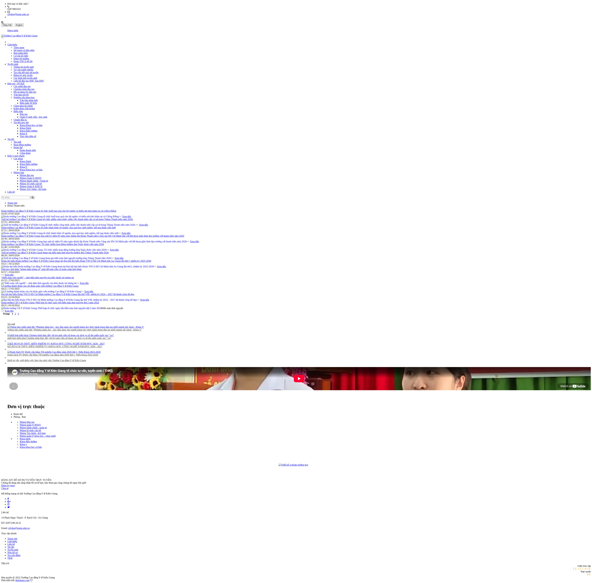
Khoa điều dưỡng (28, 441)
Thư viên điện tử (28, 136)
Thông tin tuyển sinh (24, 67)
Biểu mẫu (18, 111)
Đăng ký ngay (8, 485)
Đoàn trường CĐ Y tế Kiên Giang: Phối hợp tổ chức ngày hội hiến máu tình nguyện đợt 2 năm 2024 (50, 302)
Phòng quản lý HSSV (30, 425)
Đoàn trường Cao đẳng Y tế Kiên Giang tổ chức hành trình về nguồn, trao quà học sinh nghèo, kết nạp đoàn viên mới (58, 227)
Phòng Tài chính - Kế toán (33, 433)
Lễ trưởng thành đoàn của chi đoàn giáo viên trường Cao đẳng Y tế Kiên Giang (39, 286)
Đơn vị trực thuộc (16, 156)
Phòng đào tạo (27, 175)
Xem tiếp (126, 216)
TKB (9, 558)
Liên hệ (11, 192)
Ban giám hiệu (21, 53)
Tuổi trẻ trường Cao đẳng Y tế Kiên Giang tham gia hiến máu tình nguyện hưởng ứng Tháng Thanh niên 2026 (55, 252)
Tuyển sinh (12, 64)
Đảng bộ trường (21, 58)
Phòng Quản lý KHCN (31, 186)
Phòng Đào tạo (27, 422)
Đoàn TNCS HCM (23, 61)
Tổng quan (19, 47)
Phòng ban (19, 172)
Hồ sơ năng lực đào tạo (25, 92)
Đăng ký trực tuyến (23, 75)
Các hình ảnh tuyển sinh (25, 78)
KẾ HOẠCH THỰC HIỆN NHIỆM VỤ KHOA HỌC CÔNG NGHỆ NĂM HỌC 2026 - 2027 (54, 346)
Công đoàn (25, 153)
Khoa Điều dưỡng (28, 131)
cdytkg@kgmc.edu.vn (18, 14)
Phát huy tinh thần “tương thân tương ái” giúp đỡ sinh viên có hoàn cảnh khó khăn (41, 269)
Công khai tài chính (23, 105)
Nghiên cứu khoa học (24, 97)
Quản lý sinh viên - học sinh (33, 117)
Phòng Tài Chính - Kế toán (33, 189)
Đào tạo (23, 114)
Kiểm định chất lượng (24, 108)
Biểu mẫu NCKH (28, 103)
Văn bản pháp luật (29, 100)
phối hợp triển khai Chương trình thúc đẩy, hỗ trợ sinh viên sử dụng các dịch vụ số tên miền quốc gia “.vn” (59, 338)
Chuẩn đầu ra (20, 119)
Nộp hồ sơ (12, 552)
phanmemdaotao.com (314, 465)
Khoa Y (23, 133)
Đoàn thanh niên (28, 150)
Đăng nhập (12, 30)
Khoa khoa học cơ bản (31, 447)
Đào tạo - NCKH (15, 83)
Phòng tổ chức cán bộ (30, 430)
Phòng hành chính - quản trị (33, 427)
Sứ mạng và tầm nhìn (24, 50)
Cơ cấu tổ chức (21, 55)
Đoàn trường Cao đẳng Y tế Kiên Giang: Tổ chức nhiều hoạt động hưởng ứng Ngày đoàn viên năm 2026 (52, 244)
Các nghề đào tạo (22, 86)
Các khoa (18, 158)
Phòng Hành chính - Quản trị (34, 181)
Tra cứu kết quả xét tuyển (26, 72)
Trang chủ (12, 203)
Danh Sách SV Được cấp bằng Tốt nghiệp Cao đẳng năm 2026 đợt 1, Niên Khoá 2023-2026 (52, 354)
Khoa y (23, 444)
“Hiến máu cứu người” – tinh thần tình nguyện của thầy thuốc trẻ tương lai (37, 277)
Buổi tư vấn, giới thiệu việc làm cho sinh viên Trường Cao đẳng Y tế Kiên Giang (46, 360)
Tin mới (17, 142)
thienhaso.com (22, 580)
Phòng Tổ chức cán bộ (31, 183)
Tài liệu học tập (21, 122)
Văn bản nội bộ (21, 94)
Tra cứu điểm (13, 555)
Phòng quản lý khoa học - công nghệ (38, 436)
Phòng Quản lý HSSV (31, 178)
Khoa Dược (25, 128)
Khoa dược (25, 438)
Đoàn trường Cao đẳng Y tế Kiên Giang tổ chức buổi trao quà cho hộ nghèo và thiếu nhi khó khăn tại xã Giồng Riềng (58, 211)
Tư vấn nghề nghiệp (23, 69)
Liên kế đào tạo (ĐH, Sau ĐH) (29, 80)
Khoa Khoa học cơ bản (31, 125)
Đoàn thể (18, 147)
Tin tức (10, 139)
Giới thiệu (12, 44)
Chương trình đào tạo (24, 89)
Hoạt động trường (22, 144)
